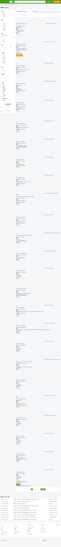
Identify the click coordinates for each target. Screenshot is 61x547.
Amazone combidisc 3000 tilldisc (22, 253)
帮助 (1, 528)
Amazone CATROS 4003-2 (21, 83)
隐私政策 (26, 485)
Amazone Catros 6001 (4, 508)
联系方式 (2, 530)
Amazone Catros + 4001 (20, 141)
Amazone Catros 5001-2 (20, 65)
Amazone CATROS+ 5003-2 (21, 288)
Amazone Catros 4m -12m (20, 398)
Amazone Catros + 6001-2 (20, 123)
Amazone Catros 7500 (20, 435)
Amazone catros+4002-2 (20, 343)
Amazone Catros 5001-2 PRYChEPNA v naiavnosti (25, 196)
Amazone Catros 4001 (20, 177)
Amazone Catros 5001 (4, 510)
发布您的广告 (19, 55)
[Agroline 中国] (4, 1)
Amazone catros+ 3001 (20, 472)
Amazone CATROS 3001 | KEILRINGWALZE (24, 235)
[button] (17, 34)
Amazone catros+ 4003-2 (20, 270)
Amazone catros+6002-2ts (20, 379)
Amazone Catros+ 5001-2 (5, 514)
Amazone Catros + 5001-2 (20, 44)
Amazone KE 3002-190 (4, 503)
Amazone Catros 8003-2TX (21, 417)
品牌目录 (15, 533)
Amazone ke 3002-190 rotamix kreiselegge (23, 361)
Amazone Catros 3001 (20, 102)
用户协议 (29, 485)
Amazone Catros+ (4, 499)
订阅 (18, 484)
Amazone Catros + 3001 (20, 217)
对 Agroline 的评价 (17, 532)
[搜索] (15, 1)
